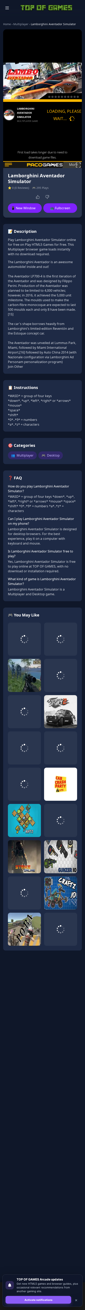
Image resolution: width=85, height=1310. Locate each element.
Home (7, 24)
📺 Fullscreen (60, 208)
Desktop (51, 455)
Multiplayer (20, 24)
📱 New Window (23, 208)
